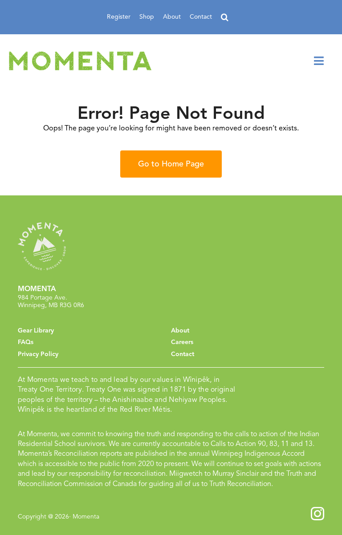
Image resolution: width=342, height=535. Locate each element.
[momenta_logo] (80, 54)
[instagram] (317, 513)
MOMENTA (37, 288)
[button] (224, 17)
